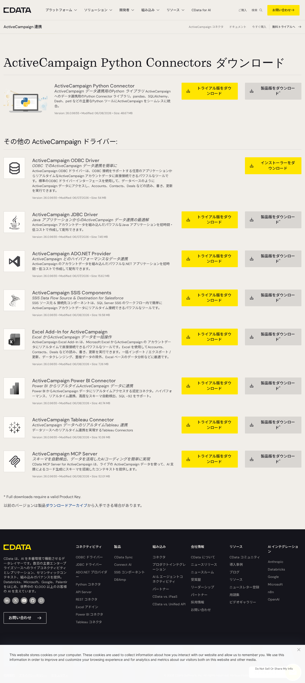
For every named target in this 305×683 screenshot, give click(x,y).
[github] (32, 600)
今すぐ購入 (259, 27)
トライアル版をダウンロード (214, 91)
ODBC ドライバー (89, 557)
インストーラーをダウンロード (278, 165)
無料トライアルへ (283, 27)
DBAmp (120, 579)
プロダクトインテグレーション (169, 566)
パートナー (160, 589)
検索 (254, 10)
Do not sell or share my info (274, 669)
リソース (236, 579)
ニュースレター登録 (244, 587)
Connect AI (122, 564)
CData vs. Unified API (168, 604)
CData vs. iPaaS (164, 596)
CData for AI (201, 10)
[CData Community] (41, 600)
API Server (84, 592)
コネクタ (159, 557)
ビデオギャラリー (242, 602)
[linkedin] (7, 600)
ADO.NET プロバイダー (91, 574)
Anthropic (275, 562)
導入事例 (236, 564)
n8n (271, 592)
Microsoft (275, 584)
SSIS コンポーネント (129, 572)
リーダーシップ (202, 587)
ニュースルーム (202, 572)
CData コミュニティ (244, 557)
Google (273, 577)
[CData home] (21, 10)
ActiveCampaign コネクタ (206, 27)
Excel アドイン (87, 607)
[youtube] (24, 600)
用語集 (234, 595)
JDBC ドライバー (89, 564)
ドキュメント (237, 27)
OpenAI (273, 599)
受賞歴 (196, 579)
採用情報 (197, 602)
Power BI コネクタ (89, 614)
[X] (15, 600)
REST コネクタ (86, 599)
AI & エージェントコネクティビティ (167, 579)
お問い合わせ (281, 10)
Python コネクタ (88, 584)
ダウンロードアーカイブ (66, 505)
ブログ (234, 572)
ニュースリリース (204, 564)
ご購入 (242, 10)
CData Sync (123, 557)
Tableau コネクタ (89, 622)
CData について (203, 557)
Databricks (276, 569)
